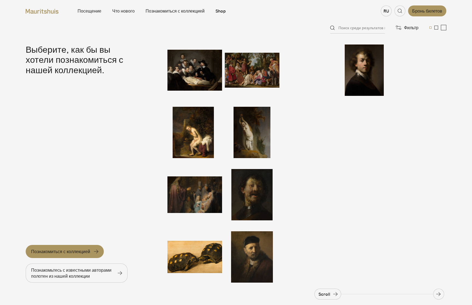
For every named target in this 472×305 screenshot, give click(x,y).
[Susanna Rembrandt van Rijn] (194, 132)
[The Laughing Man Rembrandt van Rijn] (252, 194)
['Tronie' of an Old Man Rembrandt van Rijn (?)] (252, 257)
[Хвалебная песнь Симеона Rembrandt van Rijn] (194, 194)
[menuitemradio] (430, 27)
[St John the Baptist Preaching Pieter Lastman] (252, 70)
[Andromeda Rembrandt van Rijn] (252, 132)
